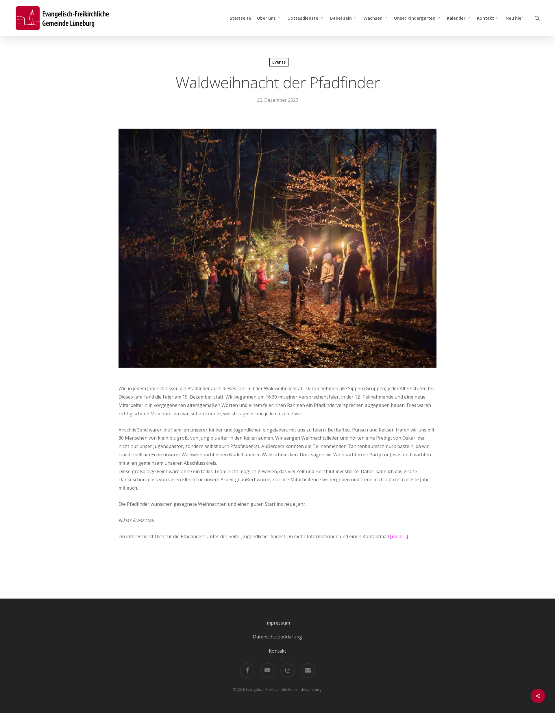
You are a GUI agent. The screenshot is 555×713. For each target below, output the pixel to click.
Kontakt (277, 651)
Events (279, 62)
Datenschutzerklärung (277, 637)
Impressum (277, 623)
